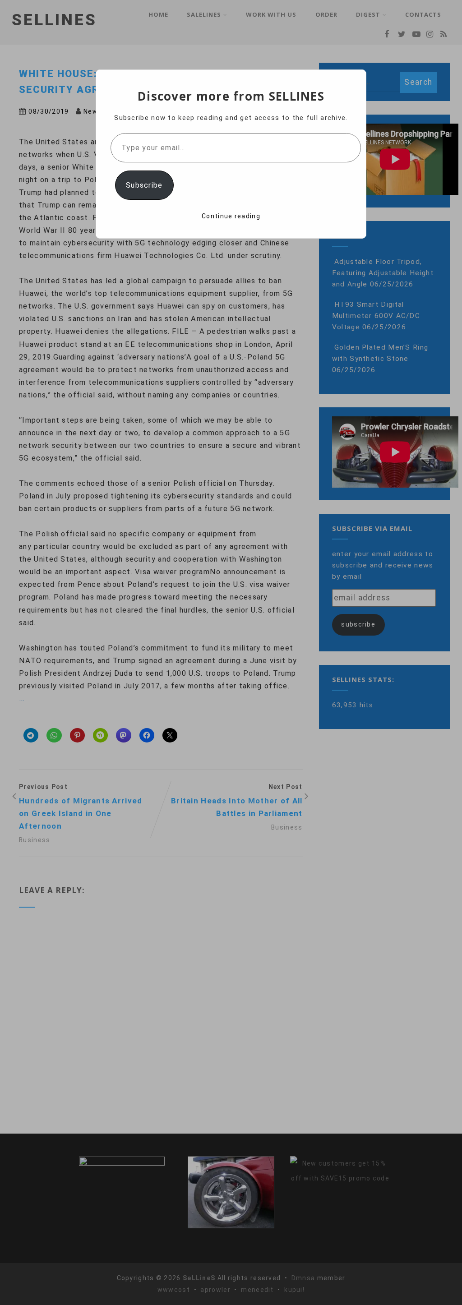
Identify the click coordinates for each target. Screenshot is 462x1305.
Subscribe (144, 185)
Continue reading (231, 216)
